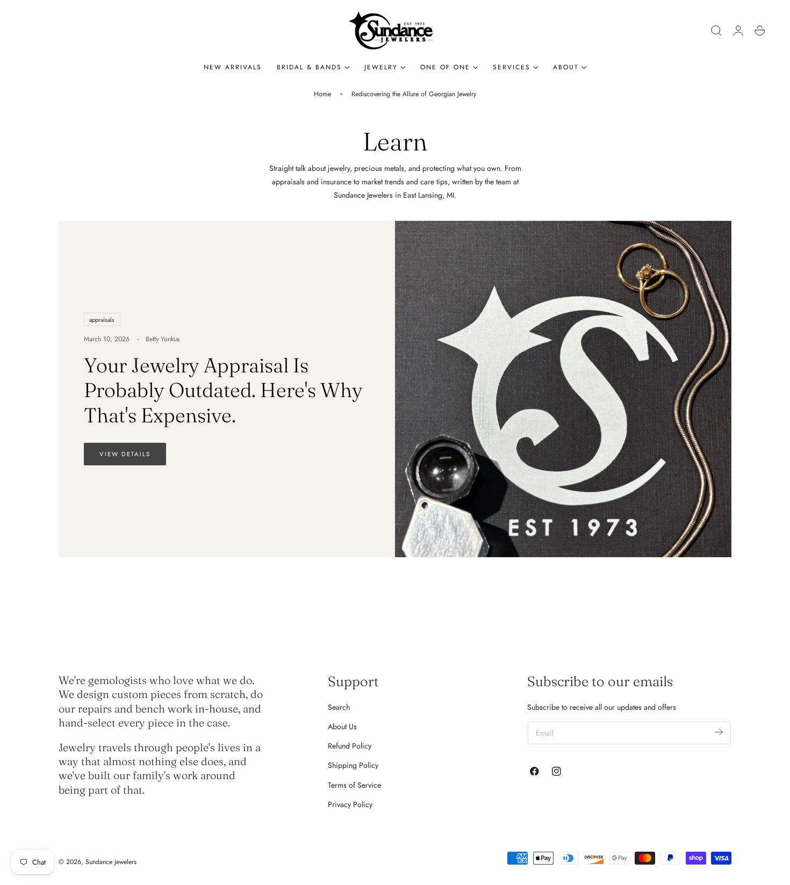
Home (322, 94)
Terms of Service (354, 785)
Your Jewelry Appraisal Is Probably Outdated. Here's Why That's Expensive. (223, 390)
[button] (716, 30)
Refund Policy (349, 745)
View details (124, 454)
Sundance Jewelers (111, 862)
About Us (342, 726)
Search (339, 707)
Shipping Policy (353, 765)
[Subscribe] (718, 732)
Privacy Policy (350, 804)
